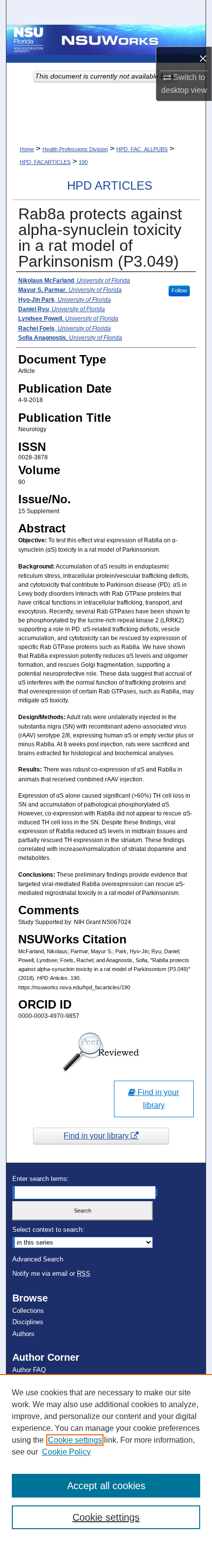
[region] (106, 1457)
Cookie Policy (66, 1452)
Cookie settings (75, 1440)
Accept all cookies (106, 1485)
